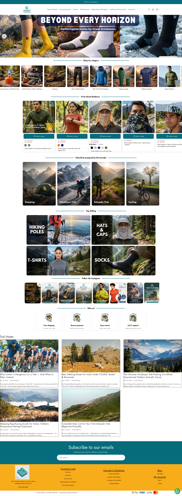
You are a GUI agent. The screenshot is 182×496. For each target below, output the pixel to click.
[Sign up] (122, 458)
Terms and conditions (68, 485)
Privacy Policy (68, 479)
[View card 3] (67, 293)
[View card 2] (50, 293)
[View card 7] (135, 293)
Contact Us (68, 475)
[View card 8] (152, 293)
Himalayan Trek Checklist (114, 480)
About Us (68, 472)
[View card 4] (84, 293)
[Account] (153, 9)
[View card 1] (33, 293)
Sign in (160, 480)
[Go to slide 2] (91, 55)
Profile (160, 483)
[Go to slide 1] (89, 55)
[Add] (151, 130)
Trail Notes (160, 474)
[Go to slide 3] (92, 55)
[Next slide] (177, 36)
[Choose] (52, 130)
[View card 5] (101, 293)
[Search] (149, 9)
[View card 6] (118, 293)
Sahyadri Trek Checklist (113, 477)
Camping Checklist (114, 474)
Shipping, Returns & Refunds (68, 482)
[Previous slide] (4, 36)
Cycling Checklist (114, 483)
